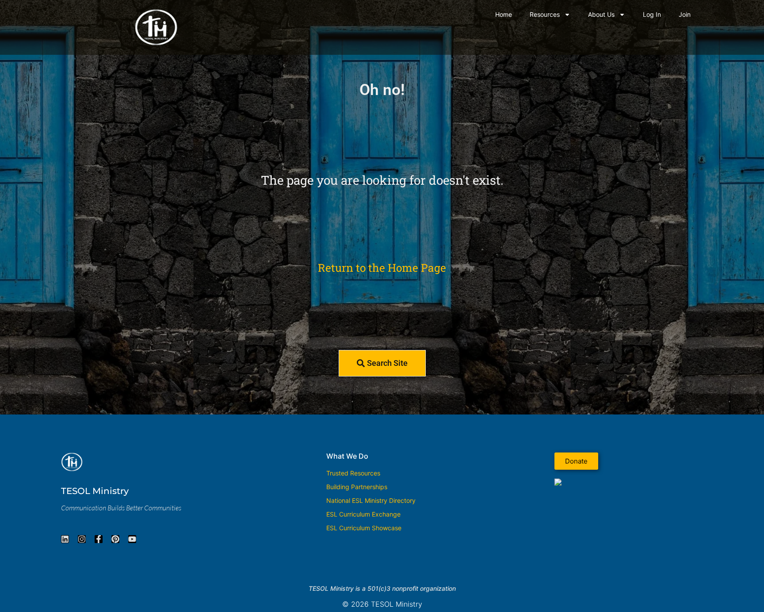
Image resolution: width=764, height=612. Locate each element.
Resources (545, 14)
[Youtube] (132, 539)
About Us (601, 14)
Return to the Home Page (382, 267)
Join (685, 14)
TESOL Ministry (95, 491)
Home (503, 14)
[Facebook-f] (99, 539)
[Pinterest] (115, 539)
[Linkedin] (65, 539)
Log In (652, 14)
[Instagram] (82, 539)
